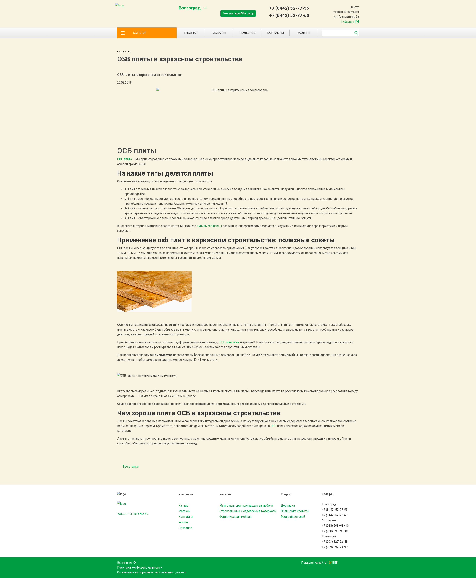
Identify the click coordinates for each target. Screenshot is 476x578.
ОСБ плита (124, 159)
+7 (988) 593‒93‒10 (335, 525)
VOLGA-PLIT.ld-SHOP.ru (132, 513)
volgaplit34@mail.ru (346, 12)
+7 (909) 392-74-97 (335, 547)
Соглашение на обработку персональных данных (151, 572)
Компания (185, 494)
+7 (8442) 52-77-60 (289, 15)
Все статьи (131, 466)
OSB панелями (229, 342)
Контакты (275, 33)
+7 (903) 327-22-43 (335, 541)
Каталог (184, 505)
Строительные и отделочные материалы (248, 511)
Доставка (288, 505)
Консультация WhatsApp (238, 13)
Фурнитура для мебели (235, 516)
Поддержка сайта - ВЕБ (319, 562)
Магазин (219, 33)
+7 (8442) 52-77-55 (289, 8)
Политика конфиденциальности (139, 567)
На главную (124, 51)
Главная (190, 33)
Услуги (304, 33)
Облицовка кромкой (295, 511)
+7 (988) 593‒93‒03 (335, 531)
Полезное (247, 33)
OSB (273, 426)
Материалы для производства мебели (246, 505)
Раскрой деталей (293, 516)
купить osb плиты (209, 226)
